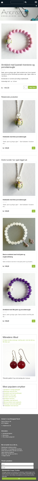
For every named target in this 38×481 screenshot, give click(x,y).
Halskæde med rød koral (11, 405)
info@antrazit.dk (6, 425)
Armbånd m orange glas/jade (12, 389)
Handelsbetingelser (7, 433)
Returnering (5, 435)
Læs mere (4, 476)
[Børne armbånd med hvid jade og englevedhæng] (19, 235)
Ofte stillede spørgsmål (8, 437)
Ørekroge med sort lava (10, 391)
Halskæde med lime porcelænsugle (14, 137)
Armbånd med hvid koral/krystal (12, 393)
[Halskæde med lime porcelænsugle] (19, 117)
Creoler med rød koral (10, 397)
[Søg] (25, 2)
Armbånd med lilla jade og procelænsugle (17, 310)
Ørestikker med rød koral (11, 400)
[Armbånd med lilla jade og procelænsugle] (19, 290)
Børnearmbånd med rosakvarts (12, 402)
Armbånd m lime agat (10, 395)
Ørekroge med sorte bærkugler (12, 404)
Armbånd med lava (9, 398)
